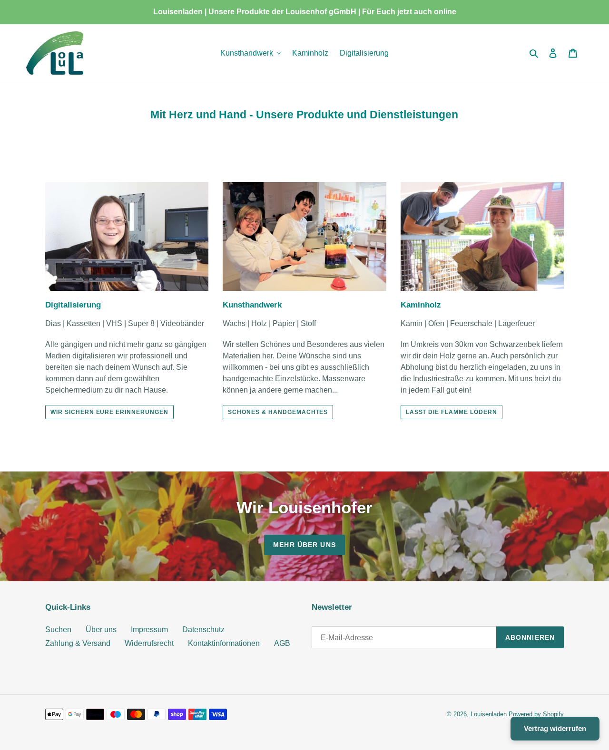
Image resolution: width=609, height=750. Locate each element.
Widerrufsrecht (149, 643)
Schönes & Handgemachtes (278, 412)
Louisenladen (489, 714)
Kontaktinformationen (224, 643)
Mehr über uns (304, 544)
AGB (282, 643)
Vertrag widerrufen (555, 728)
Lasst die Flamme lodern (451, 412)
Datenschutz (203, 629)
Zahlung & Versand (77, 643)
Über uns (101, 629)
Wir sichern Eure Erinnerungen (109, 412)
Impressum (149, 629)
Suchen (58, 629)
